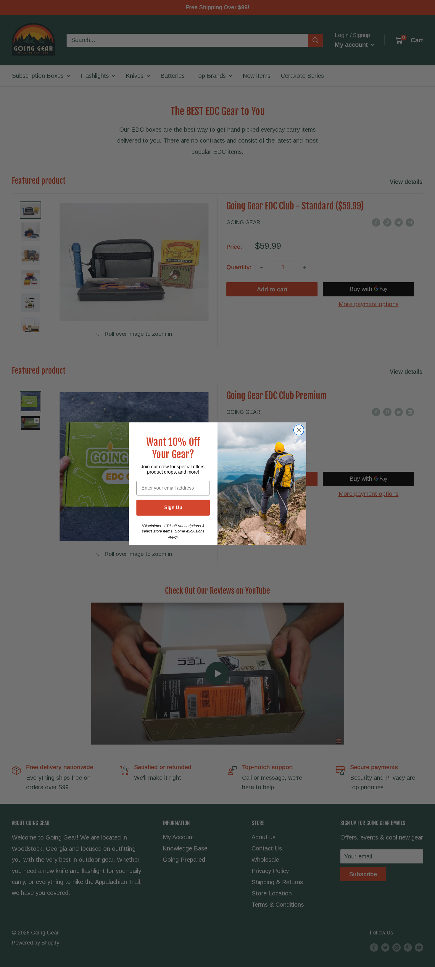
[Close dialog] (299, 430)
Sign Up (173, 507)
